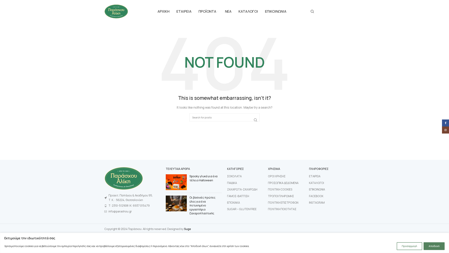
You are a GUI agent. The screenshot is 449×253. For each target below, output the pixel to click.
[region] (224, 243)
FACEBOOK (316, 196)
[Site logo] (116, 11)
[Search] (312, 11)
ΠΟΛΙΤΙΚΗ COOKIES (280, 189)
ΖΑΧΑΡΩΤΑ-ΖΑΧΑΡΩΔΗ (242, 189)
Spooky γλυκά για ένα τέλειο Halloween (203, 178)
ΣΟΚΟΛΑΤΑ (234, 176)
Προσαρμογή (409, 246)
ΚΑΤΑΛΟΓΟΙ (316, 183)
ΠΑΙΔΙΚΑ (232, 183)
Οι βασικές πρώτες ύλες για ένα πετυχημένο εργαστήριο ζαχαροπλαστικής (202, 205)
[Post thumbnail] (176, 182)
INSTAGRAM (317, 203)
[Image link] (123, 178)
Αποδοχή (434, 246)
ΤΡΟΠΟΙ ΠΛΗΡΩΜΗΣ (281, 196)
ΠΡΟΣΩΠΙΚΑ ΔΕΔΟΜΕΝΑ (283, 183)
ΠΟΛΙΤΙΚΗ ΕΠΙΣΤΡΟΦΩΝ (283, 203)
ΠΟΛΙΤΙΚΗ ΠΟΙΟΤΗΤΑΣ (282, 209)
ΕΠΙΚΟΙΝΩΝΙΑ (317, 189)
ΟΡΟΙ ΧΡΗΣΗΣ (277, 176)
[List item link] (132, 205)
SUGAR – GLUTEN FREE (242, 209)
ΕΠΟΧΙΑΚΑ (233, 203)
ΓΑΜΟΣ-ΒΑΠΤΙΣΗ (238, 196)
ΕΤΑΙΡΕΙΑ (314, 176)
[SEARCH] (256, 120)
